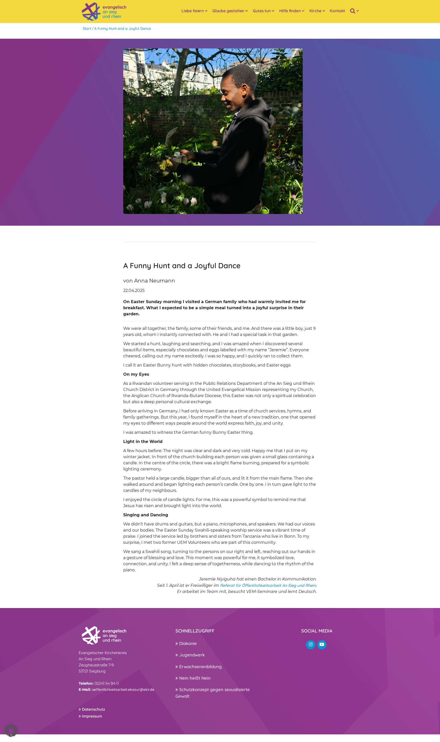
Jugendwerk (191, 654)
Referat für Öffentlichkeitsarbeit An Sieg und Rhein (268, 585)
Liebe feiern (193, 10)
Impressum (91, 716)
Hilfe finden (290, 10)
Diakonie (187, 643)
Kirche (315, 10)
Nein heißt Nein (194, 678)
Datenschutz (93, 709)
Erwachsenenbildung (200, 666)
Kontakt (337, 10)
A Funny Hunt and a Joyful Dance (122, 28)
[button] (11, 731)
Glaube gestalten (228, 10)
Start (87, 28)
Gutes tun (262, 10)
